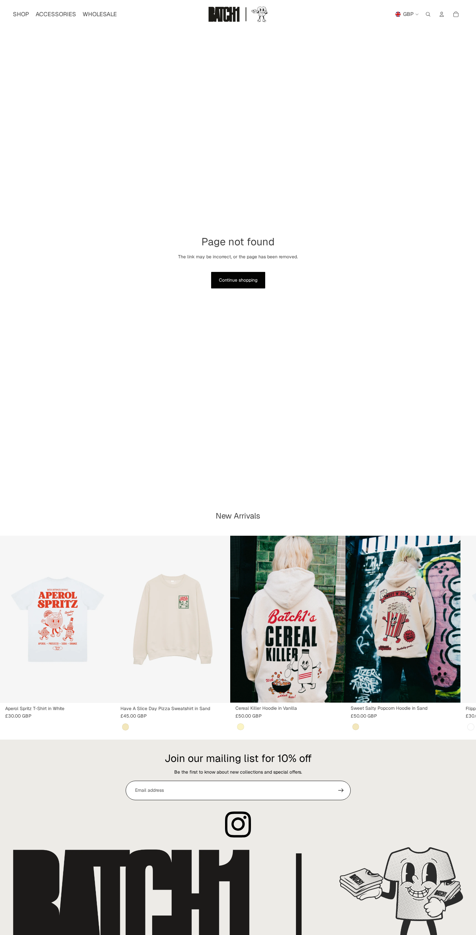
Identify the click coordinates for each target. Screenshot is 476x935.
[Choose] (105, 693)
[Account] (442, 14)
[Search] (428, 14)
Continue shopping (238, 280)
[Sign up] (341, 790)
